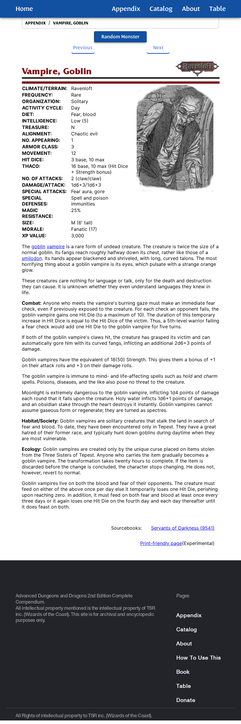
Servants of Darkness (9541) (183, 528)
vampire (56, 246)
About (191, 9)
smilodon (32, 258)
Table (217, 9)
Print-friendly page (161, 543)
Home (24, 9)
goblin (38, 246)
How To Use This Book (198, 665)
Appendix (126, 9)
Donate (185, 700)
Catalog (161, 9)
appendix (35, 23)
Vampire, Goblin (70, 23)
